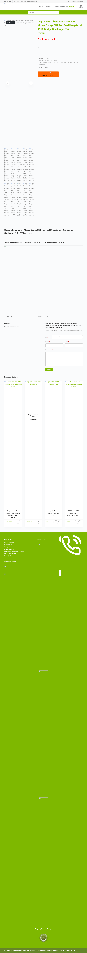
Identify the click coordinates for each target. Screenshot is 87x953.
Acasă (41, 6)
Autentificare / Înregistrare (74, 1)
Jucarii (47, 60)
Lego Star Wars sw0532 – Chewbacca (33, 417)
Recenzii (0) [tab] (56, 223)
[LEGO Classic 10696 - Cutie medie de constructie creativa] (74, 444)
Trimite (49, 369)
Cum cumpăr (8, 545)
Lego (51, 60)
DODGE (58, 62)
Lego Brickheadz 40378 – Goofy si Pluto (53, 513)
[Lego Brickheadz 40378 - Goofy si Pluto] (53, 444)
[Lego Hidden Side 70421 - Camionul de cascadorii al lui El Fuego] (13, 444)
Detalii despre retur (10, 553)
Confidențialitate (9, 549)
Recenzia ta (49, 350)
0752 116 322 (20, 1)
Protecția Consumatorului (11, 556)
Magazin (49, 6)
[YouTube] (10, 1)
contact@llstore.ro (32, 1)
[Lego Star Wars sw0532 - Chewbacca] (33, 396)
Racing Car (71, 62)
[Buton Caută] (57, 12)
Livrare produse (9, 542)
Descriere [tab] (30, 223)
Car (55, 62)
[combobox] (42, 12)
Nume (47, 342)
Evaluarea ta (48, 337)
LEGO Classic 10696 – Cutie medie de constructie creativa (73, 513)
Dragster (64, 62)
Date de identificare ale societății (14, 551)
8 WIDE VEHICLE (48, 62)
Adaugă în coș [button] (18, 522)
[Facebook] (5, 1)
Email (67, 342)
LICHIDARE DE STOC (64, 6)
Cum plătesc (8, 547)
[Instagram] (7, 1)
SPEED (55, 60)
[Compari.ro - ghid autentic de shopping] (43, 938)
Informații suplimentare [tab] (43, 223)
